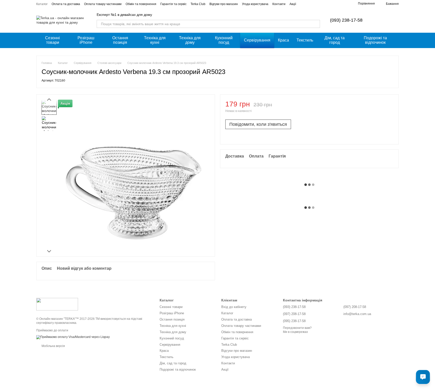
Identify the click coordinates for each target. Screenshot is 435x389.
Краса (283, 40)
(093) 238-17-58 (346, 20)
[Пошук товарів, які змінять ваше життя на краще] (316, 24)
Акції (292, 4)
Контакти (278, 4)
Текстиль (305, 40)
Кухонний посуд (224, 40)
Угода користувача (255, 4)
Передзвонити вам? (297, 328)
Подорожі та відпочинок (375, 40)
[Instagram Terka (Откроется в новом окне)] (333, 4)
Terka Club (198, 4)
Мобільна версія (53, 346)
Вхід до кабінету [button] (233, 307)
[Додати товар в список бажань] (390, 106)
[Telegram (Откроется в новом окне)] (345, 4)
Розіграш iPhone (86, 40)
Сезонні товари (52, 40)
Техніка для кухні (155, 40)
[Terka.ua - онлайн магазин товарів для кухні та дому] (57, 304)
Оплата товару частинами (103, 4)
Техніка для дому (190, 40)
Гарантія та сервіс (173, 4)
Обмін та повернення (141, 4)
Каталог (42, 4)
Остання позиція (120, 40)
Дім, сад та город (334, 40)
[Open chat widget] (423, 377)
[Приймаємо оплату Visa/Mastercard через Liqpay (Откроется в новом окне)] (73, 337)
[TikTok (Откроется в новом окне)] (339, 4)
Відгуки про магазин (223, 4)
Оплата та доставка (66, 4)
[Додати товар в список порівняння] (380, 106)
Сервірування (257, 40)
